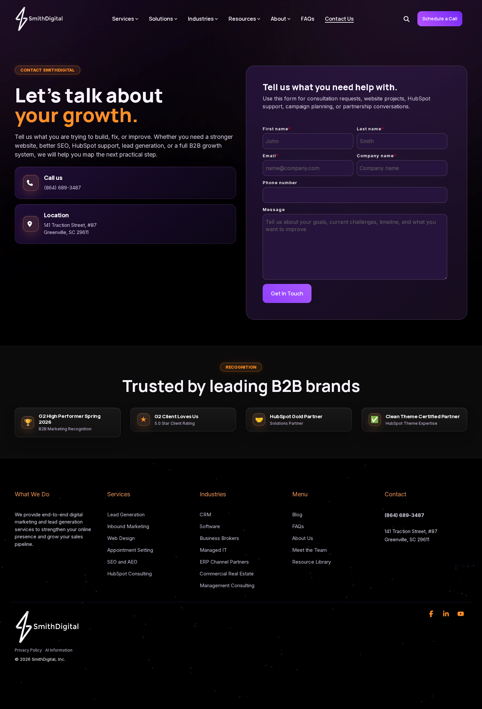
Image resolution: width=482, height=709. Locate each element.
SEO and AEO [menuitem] (122, 562)
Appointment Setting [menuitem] (130, 550)
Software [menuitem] (210, 526)
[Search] (406, 18)
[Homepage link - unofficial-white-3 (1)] (47, 640)
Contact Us (339, 18)
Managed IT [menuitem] (213, 550)
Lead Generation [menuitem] (126, 514)
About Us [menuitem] (302, 538)
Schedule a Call (439, 18)
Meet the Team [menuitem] (309, 550)
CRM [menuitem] (205, 514)
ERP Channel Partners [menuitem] (224, 562)
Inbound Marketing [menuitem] (128, 526)
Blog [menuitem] (297, 514)
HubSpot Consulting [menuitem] (129, 573)
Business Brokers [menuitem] (219, 538)
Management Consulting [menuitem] (227, 585)
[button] (432, 614)
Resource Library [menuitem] (311, 562)
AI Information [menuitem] (58, 650)
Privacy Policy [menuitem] (28, 650)
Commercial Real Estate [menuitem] (227, 573)
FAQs (307, 18)
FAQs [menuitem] (298, 526)
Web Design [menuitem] (121, 538)
